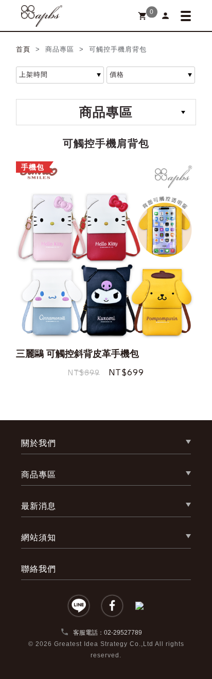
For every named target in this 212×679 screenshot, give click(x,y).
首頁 (24, 49)
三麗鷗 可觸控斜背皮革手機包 (77, 354)
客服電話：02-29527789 (101, 632)
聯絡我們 (38, 569)
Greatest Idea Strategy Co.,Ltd (103, 644)
